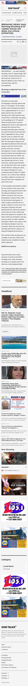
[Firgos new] (14, 537)
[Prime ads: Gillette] (14, 511)
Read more (6, 331)
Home (2, 20)
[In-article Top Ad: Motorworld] (14, 67)
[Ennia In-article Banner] (14, 280)
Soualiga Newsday (17, 12)
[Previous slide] (23, 449)
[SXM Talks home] (14, 8)
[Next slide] (26, 449)
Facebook (4, 673)
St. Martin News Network (9, 20)
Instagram (4, 675)
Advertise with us (6, 647)
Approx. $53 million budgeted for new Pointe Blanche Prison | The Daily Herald (13, 439)
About (3, 644)
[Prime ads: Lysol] (14, 485)
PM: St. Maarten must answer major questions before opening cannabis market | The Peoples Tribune (12, 317)
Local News (19, 36)
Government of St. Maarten (8, 667)
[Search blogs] (25, 8)
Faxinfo (25, 12)
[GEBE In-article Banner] (14, 96)
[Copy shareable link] (18, 42)
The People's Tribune (7, 665)
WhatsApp (4, 678)
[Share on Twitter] (23, 42)
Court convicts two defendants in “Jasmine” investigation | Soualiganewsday (12, 427)
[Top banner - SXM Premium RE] (14, 2)
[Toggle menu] (2, 8)
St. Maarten (4, 649)
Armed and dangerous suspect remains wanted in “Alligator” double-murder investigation (13, 414)
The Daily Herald (6, 12)
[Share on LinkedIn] (26, 42)
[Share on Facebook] (20, 42)
